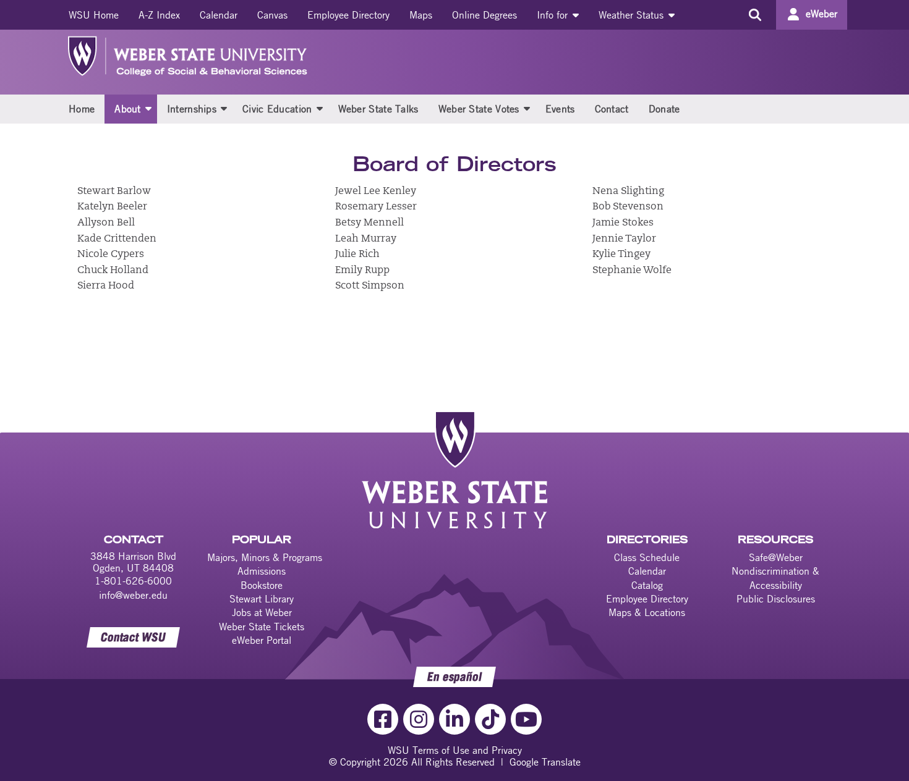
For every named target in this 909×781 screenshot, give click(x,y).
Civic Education (277, 109)
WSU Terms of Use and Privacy (455, 750)
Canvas (272, 15)
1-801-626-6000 (133, 581)
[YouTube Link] (526, 719)
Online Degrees (484, 15)
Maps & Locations (646, 612)
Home (82, 109)
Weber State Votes (478, 109)
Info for (554, 15)
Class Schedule (647, 557)
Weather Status (633, 15)
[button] (148, 108)
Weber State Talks (378, 109)
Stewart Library (261, 599)
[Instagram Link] (418, 719)
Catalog (647, 585)
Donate (664, 109)
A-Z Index (159, 15)
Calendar (218, 15)
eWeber (821, 13)
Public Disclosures (775, 599)
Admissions (261, 571)
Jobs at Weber (262, 612)
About (127, 109)
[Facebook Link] (382, 719)
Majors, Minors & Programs (264, 557)
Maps (420, 15)
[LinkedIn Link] (454, 719)
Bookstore (262, 585)
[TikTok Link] (490, 719)
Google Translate (545, 762)
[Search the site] (755, 15)
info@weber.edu (133, 595)
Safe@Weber (776, 557)
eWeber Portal (261, 640)
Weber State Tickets (261, 626)
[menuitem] (94, 15)
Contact (612, 109)
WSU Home (94, 15)
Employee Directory (348, 15)
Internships (191, 109)
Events (560, 109)
